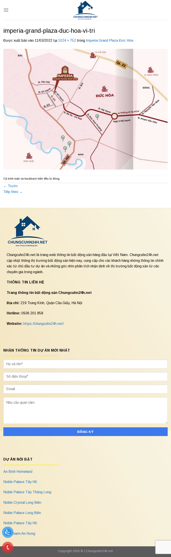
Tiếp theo (13, 192)
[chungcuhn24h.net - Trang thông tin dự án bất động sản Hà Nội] (85, 10)
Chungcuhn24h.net (99, 551)
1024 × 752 (67, 40)
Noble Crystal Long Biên (22, 502)
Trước (10, 186)
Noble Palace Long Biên (22, 513)
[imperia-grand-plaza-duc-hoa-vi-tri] (85, 109)
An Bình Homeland (17, 471)
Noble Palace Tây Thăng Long (27, 492)
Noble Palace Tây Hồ (20, 482)
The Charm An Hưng (19, 533)
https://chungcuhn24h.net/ (43, 324)
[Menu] (6, 9)
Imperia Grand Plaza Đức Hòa (109, 40)
